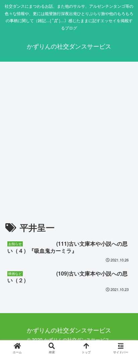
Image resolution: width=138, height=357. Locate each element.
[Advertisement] (69, 139)
